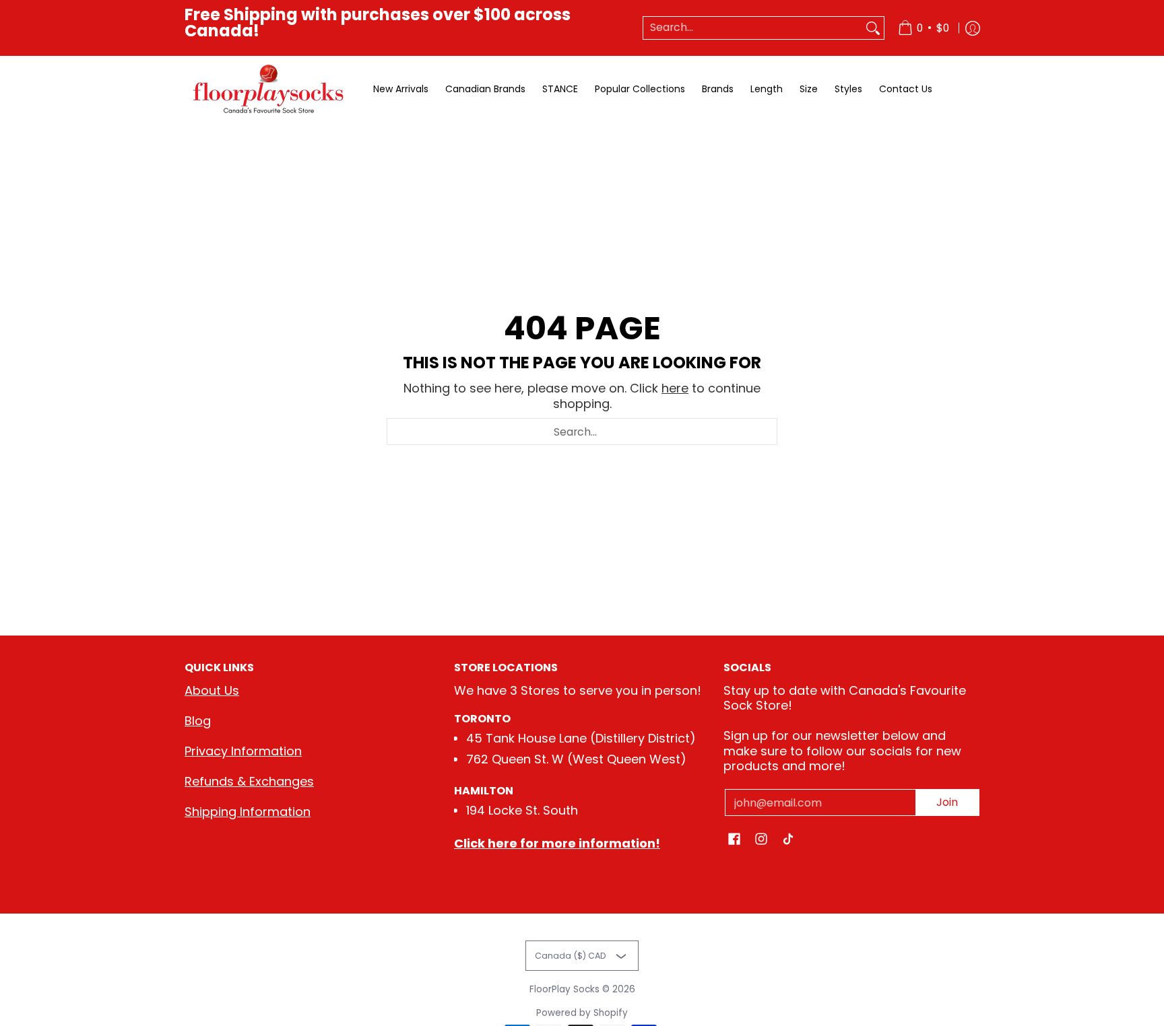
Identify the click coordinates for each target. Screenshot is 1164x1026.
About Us (212, 690)
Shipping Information (248, 811)
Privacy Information (243, 751)
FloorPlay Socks (564, 989)
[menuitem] (923, 28)
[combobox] (752, 28)
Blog (198, 720)
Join (947, 802)
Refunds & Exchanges (249, 781)
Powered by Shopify (582, 1012)
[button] (734, 840)
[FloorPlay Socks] (269, 89)
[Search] (873, 28)
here (674, 388)
